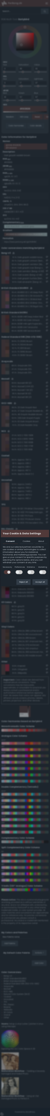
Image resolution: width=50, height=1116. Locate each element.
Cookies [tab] (26, 541)
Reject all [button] (23, 582)
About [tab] (41, 541)
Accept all (40, 582)
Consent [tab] (10, 541)
